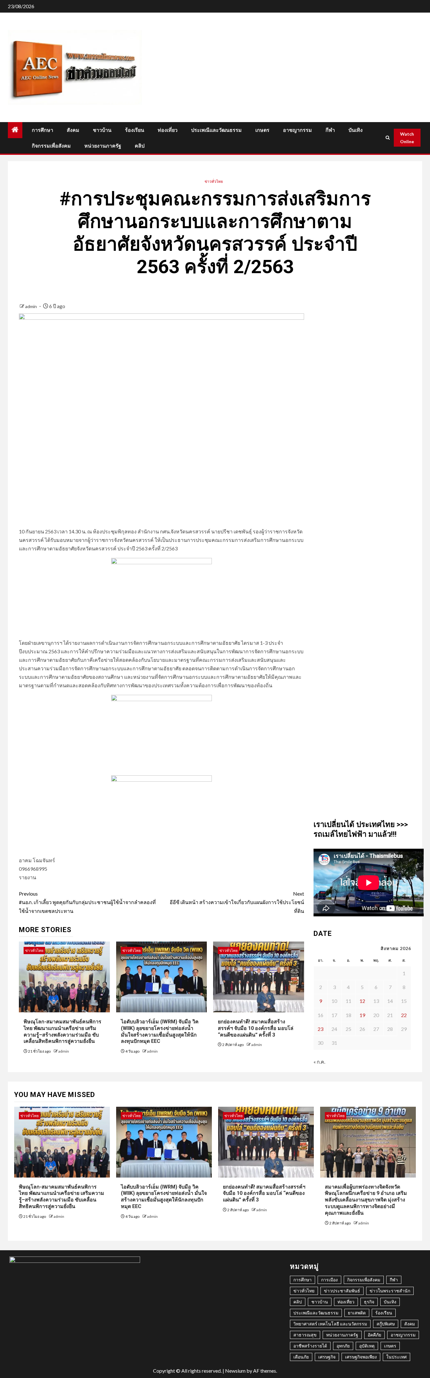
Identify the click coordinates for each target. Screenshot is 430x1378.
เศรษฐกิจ (327, 1356)
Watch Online (407, 137)
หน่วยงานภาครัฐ (102, 146)
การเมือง (329, 1279)
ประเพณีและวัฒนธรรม (216, 130)
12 (362, 1001)
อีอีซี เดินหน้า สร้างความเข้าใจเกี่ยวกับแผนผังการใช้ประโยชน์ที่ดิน (237, 902)
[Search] (387, 138)
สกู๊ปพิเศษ (385, 1323)
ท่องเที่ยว (168, 130)
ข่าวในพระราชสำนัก (390, 1290)
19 (362, 1015)
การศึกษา (42, 130)
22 (404, 1015)
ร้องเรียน (134, 130)
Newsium (235, 1371)
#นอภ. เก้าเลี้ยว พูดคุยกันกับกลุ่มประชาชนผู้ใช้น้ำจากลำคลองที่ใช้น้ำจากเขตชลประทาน (87, 902)
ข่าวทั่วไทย (214, 181)
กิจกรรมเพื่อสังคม (51, 146)
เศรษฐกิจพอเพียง (361, 1356)
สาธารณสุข (305, 1334)
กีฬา (330, 130)
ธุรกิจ (369, 1301)
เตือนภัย (301, 1356)
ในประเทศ (396, 1356)
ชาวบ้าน (102, 130)
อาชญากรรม (297, 130)
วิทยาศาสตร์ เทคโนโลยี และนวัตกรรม (330, 1323)
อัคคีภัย (374, 1334)
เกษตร (262, 130)
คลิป (139, 146)
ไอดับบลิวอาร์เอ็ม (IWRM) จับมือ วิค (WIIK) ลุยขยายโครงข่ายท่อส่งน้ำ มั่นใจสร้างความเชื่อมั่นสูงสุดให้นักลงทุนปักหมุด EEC (164, 1196)
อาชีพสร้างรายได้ (310, 1345)
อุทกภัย (343, 1345)
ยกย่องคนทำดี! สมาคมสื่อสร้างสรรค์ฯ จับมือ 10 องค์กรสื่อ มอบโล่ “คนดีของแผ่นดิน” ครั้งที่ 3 (255, 1028)
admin (31, 306)
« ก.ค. (319, 1062)
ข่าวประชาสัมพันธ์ (342, 1290)
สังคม (73, 130)
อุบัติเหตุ (367, 1345)
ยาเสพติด (357, 1312)
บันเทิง (355, 130)
